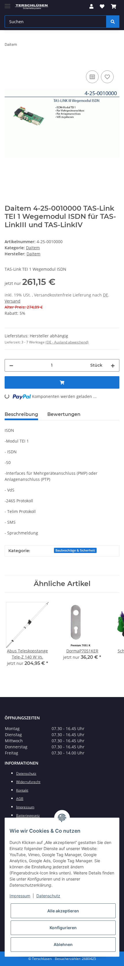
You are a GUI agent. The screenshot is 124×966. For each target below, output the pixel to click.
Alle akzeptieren (63, 910)
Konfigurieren (63, 927)
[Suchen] (112, 21)
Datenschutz (48, 895)
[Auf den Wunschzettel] (107, 76)
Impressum (20, 895)
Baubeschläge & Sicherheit (75, 550)
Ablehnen (63, 944)
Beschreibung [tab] (21, 414)
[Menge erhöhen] (112, 365)
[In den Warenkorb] (9, 62)
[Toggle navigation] (7, 3)
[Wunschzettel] (102, 6)
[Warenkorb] (113, 6)
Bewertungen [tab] (63, 414)
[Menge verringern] (11, 365)
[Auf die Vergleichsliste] (92, 76)
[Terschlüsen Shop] (31, 6)
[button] (91, 6)
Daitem (33, 247)
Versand (12, 301)
